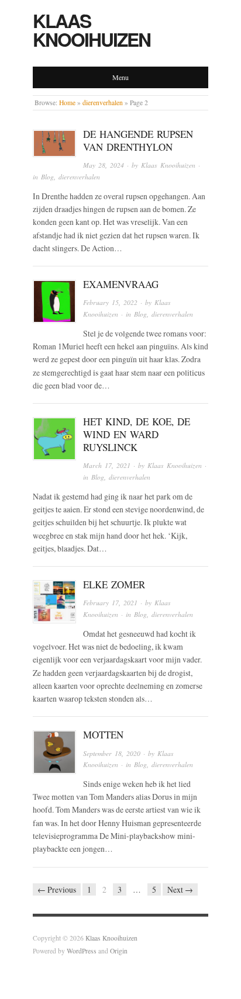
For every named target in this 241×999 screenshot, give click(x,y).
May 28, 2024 (103, 165)
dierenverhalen (102, 102)
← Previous (56, 889)
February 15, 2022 (110, 302)
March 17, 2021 (106, 465)
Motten (103, 734)
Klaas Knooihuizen (91, 30)
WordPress (82, 950)
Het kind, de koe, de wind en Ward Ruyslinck (136, 434)
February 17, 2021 (110, 602)
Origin (119, 950)
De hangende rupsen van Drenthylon (138, 140)
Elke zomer (114, 584)
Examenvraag (121, 284)
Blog (47, 176)
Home (67, 102)
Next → (180, 889)
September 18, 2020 (111, 753)
